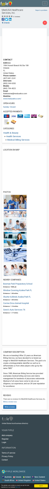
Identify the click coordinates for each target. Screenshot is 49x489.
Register (5, 439)
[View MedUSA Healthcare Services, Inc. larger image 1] (15, 202)
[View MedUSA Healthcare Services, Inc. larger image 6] (15, 269)
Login (4, 442)
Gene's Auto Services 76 (14, 310)
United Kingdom (24, 480)
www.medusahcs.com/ (12, 99)
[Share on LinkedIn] (10, 19)
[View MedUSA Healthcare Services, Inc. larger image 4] (15, 239)
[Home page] (6, 3)
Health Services (13, 136)
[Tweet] (6, 19)
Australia (8, 477)
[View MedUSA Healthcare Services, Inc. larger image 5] (15, 255)
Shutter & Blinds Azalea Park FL (17, 297)
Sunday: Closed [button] (9, 107)
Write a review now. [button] (10, 402)
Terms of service (8, 453)
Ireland (28, 477)
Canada (18, 477)
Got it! (41, 486)
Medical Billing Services (18, 139)
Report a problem (41, 10)
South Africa (9, 480)
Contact (5, 460)
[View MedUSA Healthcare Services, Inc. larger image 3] (15, 224)
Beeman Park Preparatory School (17, 284)
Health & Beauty (10, 133)
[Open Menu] (44, 3)
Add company (7, 435)
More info (17, 487)
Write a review (10, 407)
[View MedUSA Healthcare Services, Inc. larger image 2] (15, 213)
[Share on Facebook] (3, 19)
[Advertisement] (20, 43)
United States (39, 480)
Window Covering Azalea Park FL (17, 290)
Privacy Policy (7, 456)
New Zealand (39, 477)
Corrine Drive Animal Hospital (16, 303)
